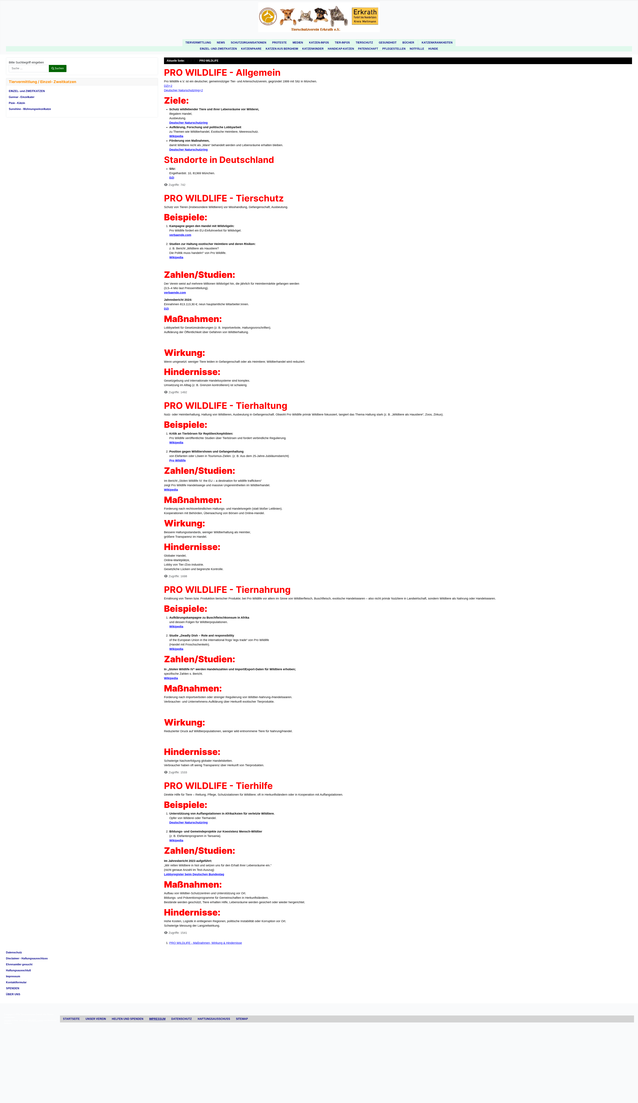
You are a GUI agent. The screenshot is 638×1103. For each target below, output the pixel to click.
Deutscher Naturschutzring (188, 122)
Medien (298, 42)
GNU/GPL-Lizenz (35, 1020)
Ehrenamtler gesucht (19, 964)
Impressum (13, 976)
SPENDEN (12, 988)
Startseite (71, 1018)
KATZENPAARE (251, 48)
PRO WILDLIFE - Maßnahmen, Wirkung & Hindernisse (205, 943)
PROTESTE (279, 42)
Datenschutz (14, 952)
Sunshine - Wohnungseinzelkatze (30, 109)
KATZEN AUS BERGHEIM (282, 48)
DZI (171, 177)
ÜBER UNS (13, 994)
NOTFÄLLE (417, 48)
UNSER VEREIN (96, 1018)
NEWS (221, 42)
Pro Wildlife (177, 460)
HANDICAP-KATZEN (341, 48)
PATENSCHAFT (368, 48)
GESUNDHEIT (388, 42)
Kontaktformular (16, 982)
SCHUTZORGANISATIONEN (248, 42)
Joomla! (7, 1020)
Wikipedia (176, 136)
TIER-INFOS (342, 42)
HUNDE (433, 48)
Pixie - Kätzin (17, 103)
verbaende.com (180, 235)
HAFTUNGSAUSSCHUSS (214, 1018)
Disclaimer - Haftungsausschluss (27, 958)
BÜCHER (408, 42)
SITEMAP (242, 1018)
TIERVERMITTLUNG (198, 42)
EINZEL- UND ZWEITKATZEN (218, 48)
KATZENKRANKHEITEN (437, 42)
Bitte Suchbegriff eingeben (26, 62)
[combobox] (29, 68)
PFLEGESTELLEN (394, 48)
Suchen (59, 68)
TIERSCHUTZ (364, 42)
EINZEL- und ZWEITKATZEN (27, 91)
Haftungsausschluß (18, 970)
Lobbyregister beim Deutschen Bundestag (194, 874)
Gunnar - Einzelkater (21, 97)
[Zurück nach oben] (632, 1096)
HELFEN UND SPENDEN (127, 1018)
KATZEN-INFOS (319, 42)
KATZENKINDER (313, 48)
